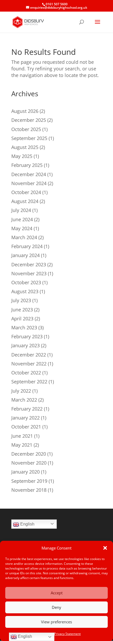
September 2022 (29, 381)
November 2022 (29, 363)
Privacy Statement (67, 634)
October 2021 (26, 426)
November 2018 (29, 490)
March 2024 (24, 237)
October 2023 (26, 282)
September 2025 (29, 138)
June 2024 (22, 219)
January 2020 (25, 472)
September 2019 (29, 481)
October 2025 (26, 129)
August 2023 (24, 291)
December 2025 (28, 120)
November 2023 (29, 273)
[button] (105, 548)
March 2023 (24, 327)
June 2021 (22, 436)
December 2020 (28, 454)
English (26, 524)
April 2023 (22, 318)
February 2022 (27, 409)
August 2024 (24, 201)
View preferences (56, 621)
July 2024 (21, 210)
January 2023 (25, 345)
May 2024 (21, 228)
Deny (56, 607)
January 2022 (25, 418)
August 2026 (24, 111)
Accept (57, 592)
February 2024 (27, 246)
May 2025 (21, 156)
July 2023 (21, 300)
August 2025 (24, 147)
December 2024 (28, 174)
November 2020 (29, 463)
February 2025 (27, 165)
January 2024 (25, 255)
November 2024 (29, 183)
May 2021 (21, 445)
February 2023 (27, 336)
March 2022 (24, 400)
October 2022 (26, 372)
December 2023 (28, 264)
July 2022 (21, 391)
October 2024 (26, 192)
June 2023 (22, 309)
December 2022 (28, 354)
